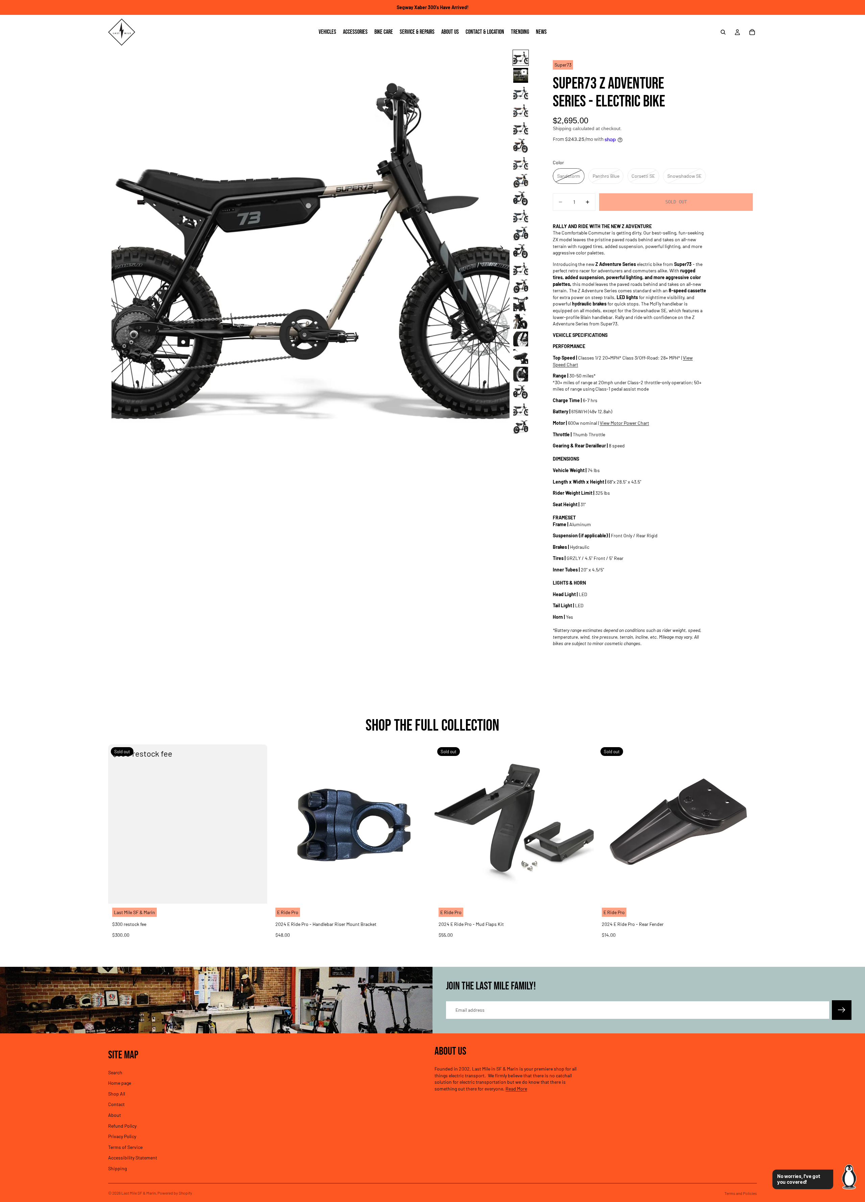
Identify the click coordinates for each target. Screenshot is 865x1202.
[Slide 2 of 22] (520, 75)
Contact (116, 1104)
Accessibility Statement (132, 1157)
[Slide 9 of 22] (520, 198)
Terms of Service (125, 1147)
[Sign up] (841, 1010)
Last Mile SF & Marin (138, 1193)
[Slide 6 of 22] (520, 145)
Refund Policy (122, 1125)
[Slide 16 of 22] (520, 321)
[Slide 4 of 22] (520, 110)
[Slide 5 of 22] (520, 128)
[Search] (723, 32)
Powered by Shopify (174, 1193)
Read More (516, 1088)
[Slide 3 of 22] (520, 92)
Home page (119, 1083)
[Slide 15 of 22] (520, 303)
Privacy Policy (122, 1136)
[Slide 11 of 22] (520, 233)
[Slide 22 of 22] (520, 426)
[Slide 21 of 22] (520, 409)
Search (115, 1072)
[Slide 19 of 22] (520, 374)
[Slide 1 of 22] (520, 57)
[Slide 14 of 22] (520, 286)
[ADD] (420, 893)
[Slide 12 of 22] (520, 251)
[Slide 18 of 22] (520, 356)
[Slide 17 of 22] (520, 339)
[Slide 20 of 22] (520, 391)
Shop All (116, 1093)
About (114, 1115)
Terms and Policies (740, 1193)
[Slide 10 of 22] (520, 215)
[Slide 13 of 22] (520, 268)
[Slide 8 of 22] (520, 180)
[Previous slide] (119, 248)
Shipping (117, 1168)
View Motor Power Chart (624, 423)
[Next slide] (502, 248)
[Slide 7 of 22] (520, 163)
